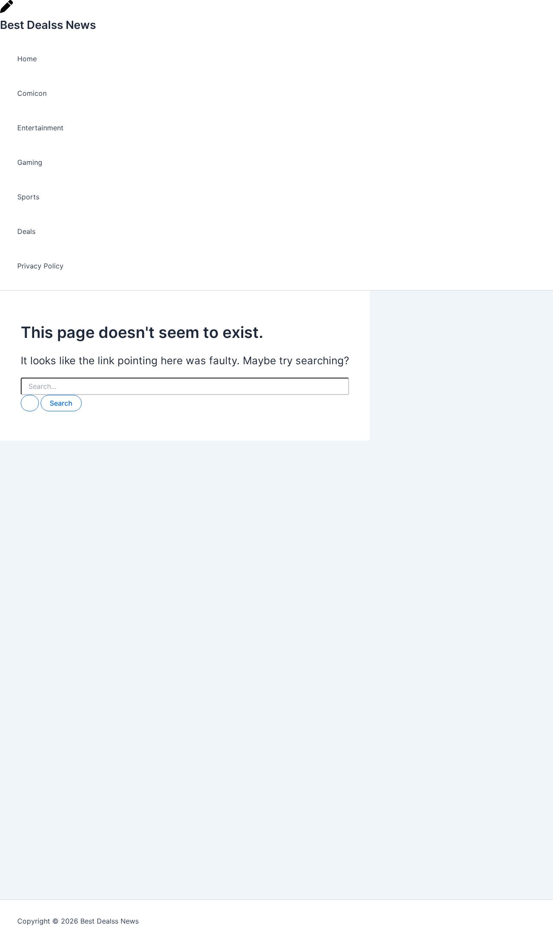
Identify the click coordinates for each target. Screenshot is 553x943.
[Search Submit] (30, 403)
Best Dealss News (48, 25)
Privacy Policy (40, 266)
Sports (28, 196)
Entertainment (40, 127)
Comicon (32, 93)
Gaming (29, 162)
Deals (26, 231)
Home (27, 58)
